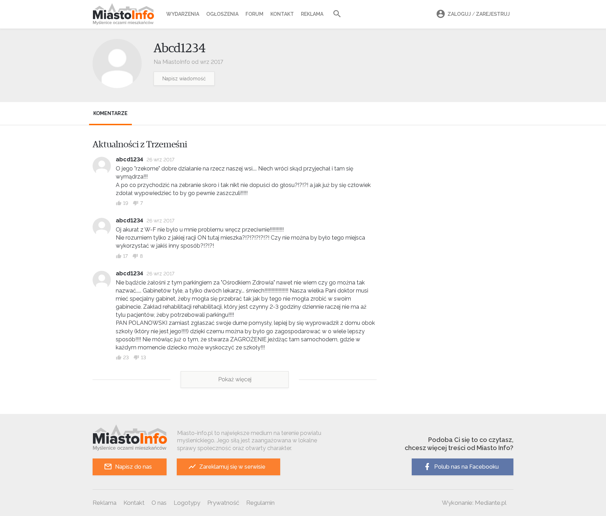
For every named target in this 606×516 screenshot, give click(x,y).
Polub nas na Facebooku (466, 466)
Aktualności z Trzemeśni (140, 144)
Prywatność (223, 502)
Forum (254, 14)
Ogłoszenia (222, 14)
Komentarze (110, 113)
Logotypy (187, 502)
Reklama (312, 14)
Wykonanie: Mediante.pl (474, 502)
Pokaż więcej (234, 379)
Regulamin (260, 502)
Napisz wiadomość (184, 78)
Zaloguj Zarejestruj (478, 14)
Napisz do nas (133, 466)
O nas (159, 502)
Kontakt (282, 14)
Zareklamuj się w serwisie (232, 466)
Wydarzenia (182, 14)
